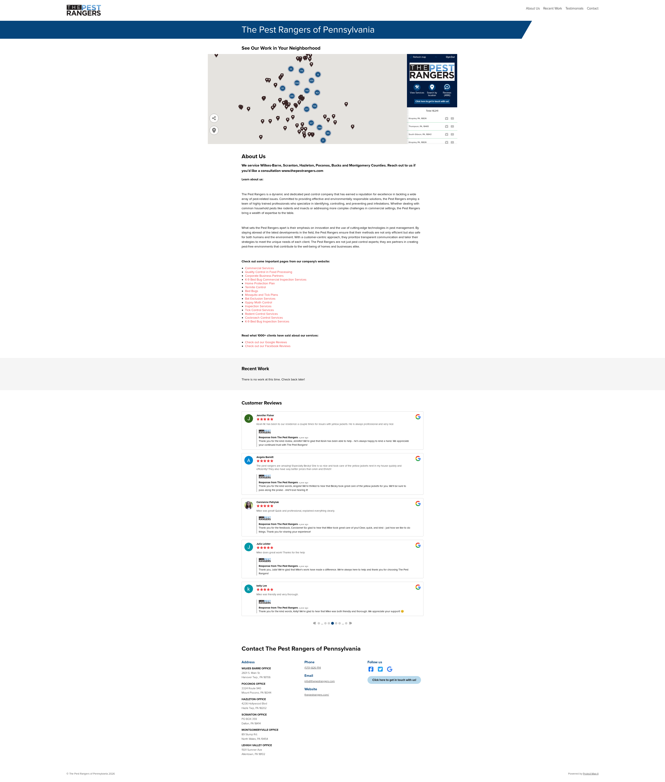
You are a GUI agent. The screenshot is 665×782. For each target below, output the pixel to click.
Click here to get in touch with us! (394, 680)
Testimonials (574, 8)
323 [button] (332, 623)
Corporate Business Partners (264, 276)
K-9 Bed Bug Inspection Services (267, 321)
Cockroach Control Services (264, 318)
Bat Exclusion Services (260, 298)
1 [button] (319, 623)
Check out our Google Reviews (266, 342)
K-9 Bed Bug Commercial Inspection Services (275, 279)
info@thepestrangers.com (319, 681)
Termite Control (255, 287)
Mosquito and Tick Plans (261, 295)
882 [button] (346, 623)
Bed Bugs (251, 291)
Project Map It (590, 773)
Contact (592, 8)
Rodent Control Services (261, 314)
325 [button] (339, 623)
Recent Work (552, 8)
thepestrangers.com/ (316, 694)
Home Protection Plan (260, 283)
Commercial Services (259, 268)
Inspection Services (258, 306)
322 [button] (329, 623)
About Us (533, 8)
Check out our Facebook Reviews (267, 346)
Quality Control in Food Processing (268, 272)
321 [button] (325, 623)
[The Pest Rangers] (83, 10)
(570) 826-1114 (312, 667)
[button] (315, 623)
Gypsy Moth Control (258, 302)
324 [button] (336, 623)
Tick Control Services (259, 310)
